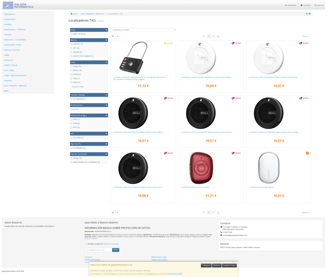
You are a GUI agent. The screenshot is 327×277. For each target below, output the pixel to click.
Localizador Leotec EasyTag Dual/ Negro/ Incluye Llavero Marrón (206, 132)
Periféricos (8, 60)
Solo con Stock (79, 34)
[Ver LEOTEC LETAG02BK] (278, 112)
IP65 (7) (76, 119)
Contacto (307, 5)
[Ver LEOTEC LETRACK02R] (210, 167)
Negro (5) (77, 66)
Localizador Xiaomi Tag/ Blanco (261, 187)
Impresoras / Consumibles (15, 39)
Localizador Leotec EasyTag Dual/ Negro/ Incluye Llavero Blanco (138, 132)
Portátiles (8, 24)
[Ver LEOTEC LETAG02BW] (143, 112)
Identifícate (291, 5)
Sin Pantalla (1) (79, 99)
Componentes (10, 19)
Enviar (115, 250)
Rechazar (216, 265)
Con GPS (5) (78, 137)
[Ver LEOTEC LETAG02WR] (278, 58)
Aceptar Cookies (229, 265)
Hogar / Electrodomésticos (15, 75)
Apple (6, 91)
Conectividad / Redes (12, 45)
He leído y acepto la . (103, 244)
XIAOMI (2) (77, 52)
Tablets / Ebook (10, 65)
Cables (6, 55)
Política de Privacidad (91, 238)
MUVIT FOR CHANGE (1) (83, 56)
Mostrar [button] (305, 36)
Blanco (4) (77, 70)
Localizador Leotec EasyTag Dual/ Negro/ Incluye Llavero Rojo (137, 187)
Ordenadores (9, 14)
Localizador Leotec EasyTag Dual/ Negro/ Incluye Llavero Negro (274, 132)
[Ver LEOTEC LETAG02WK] (210, 58)
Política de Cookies (175, 274)
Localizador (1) (79, 148)
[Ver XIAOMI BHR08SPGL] (278, 167)
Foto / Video (9, 70)
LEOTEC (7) (78, 44)
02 (213, 36)
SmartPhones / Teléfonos (14, 29)
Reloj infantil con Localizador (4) (86, 162)
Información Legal (158, 257)
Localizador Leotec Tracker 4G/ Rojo (195, 187)
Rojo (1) (76, 78)
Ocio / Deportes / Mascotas (15, 85)
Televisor (7, 34)
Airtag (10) (77, 158)
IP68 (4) (76, 123)
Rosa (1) (76, 82)
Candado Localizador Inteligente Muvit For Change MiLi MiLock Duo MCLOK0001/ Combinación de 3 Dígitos (139, 78)
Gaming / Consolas (12, 50)
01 (209, 36)
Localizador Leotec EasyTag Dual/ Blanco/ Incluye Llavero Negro (206, 77)
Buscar (320, 5)
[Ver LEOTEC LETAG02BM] (210, 112)
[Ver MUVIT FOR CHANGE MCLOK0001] (143, 58)
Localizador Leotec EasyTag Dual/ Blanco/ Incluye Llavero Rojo (273, 77)
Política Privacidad (92, 259)
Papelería (8, 80)
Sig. (218, 36)
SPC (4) (76, 48)
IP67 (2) (76, 127)
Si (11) (75, 109)
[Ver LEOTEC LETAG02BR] (143, 167)
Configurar (206, 265)
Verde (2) (77, 74)
